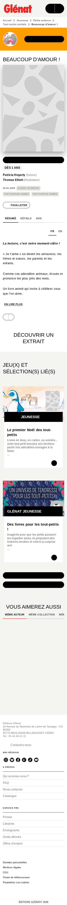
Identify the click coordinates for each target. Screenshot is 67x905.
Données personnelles (15, 862)
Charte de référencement (16, 877)
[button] (44, 39)
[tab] (10, 218)
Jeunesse (22, 20)
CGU (5, 872)
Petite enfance (42, 20)
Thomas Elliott (21, 179)
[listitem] (6, 760)
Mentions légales (12, 867)
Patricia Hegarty (20, 174)
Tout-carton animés (14, 24)
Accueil (7, 20)
